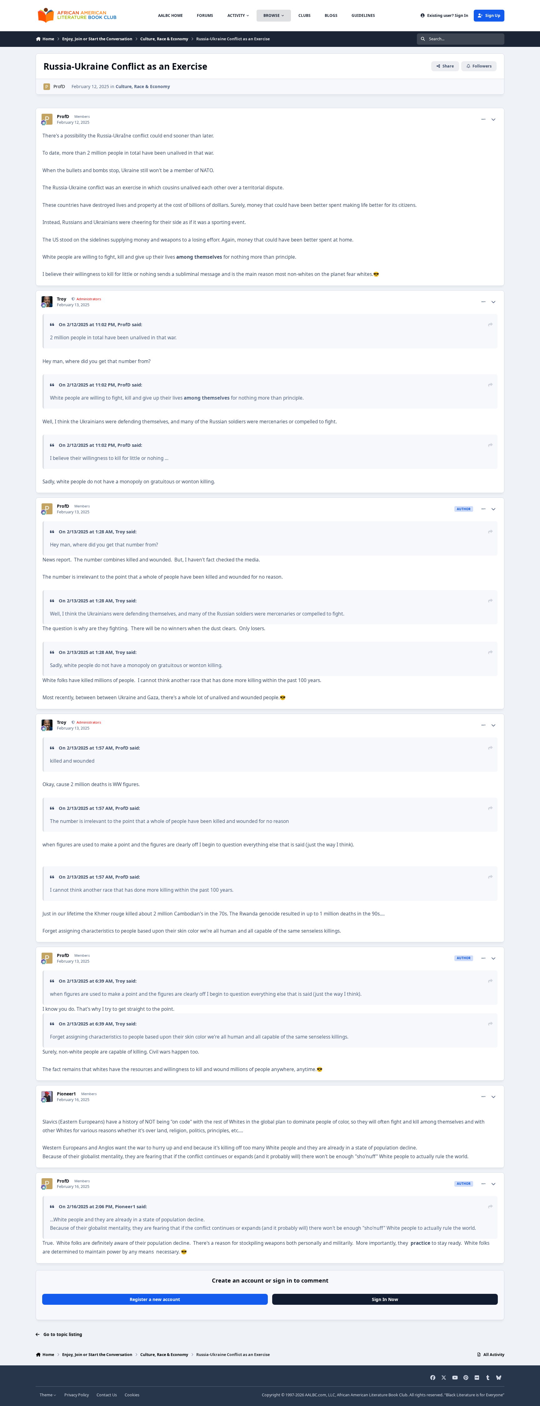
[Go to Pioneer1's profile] (47, 1096)
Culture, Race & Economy (143, 86)
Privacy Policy (76, 1395)
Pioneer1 (66, 1094)
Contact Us (107, 1395)
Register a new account (155, 1299)
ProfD (59, 86)
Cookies (132, 1395)
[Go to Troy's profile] (47, 301)
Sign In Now (385, 1299)
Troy (61, 299)
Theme (46, 1395)
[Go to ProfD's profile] (46, 86)
